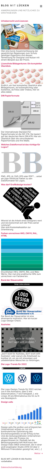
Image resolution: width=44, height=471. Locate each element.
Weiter (38, 453)
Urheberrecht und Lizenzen (14, 21)
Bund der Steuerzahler (12, 280)
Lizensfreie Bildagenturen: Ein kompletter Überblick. (21, 64)
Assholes (5, 324)
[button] (41, 6)
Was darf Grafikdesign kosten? (16, 184)
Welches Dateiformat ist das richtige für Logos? (20, 145)
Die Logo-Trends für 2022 (14, 364)
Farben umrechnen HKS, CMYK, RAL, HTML (19, 234)
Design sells (7, 402)
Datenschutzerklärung (11, 467)
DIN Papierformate (10, 95)
